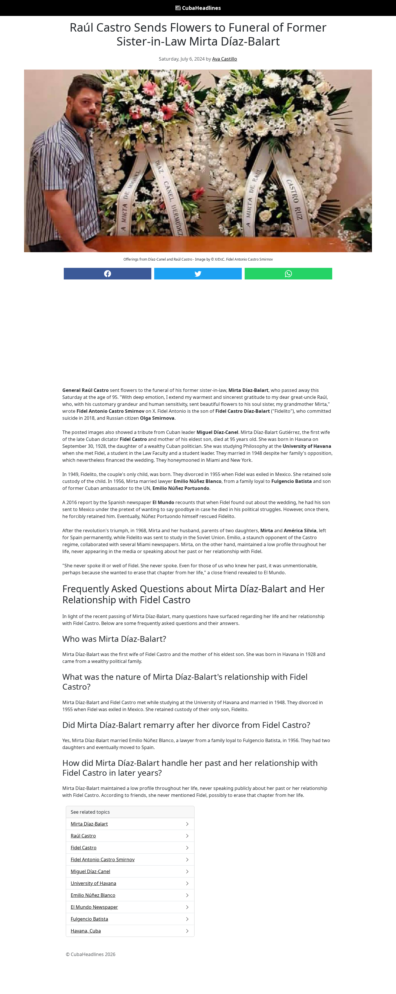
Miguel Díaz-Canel (90, 871)
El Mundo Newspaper (94, 907)
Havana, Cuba (86, 931)
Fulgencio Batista (89, 919)
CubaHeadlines (201, 7)
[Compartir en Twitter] (198, 273)
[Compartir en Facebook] (107, 273)
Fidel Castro (84, 847)
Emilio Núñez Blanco (93, 895)
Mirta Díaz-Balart (89, 824)
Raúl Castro (83, 836)
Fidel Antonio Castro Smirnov (103, 859)
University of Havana (93, 883)
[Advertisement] (198, 338)
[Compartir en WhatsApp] (288, 273)
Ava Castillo (224, 59)
